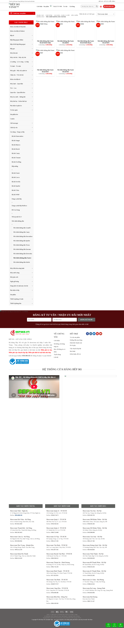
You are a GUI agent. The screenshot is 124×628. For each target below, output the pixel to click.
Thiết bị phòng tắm (15, 303)
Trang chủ (40, 15)
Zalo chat (114, 626)
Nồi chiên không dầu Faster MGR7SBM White (45, 42)
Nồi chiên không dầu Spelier (21, 241)
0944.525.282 (91, 575)
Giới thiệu (39, 6)
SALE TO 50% (57, 6)
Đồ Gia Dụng (16, 210)
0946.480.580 (54, 592)
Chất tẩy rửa (13, 127)
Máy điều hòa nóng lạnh (17, 268)
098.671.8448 (54, 532)
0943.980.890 (91, 532)
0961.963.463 (18, 532)
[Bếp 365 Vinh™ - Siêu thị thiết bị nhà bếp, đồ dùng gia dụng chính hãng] (21, 6)
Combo (12, 119)
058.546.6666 (91, 549)
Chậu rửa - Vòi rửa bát (16, 75)
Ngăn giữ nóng (14, 281)
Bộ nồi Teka (15, 190)
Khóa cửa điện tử (15, 79)
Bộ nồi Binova (16, 145)
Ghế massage (14, 123)
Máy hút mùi (14, 53)
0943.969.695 (91, 558)
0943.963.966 (91, 592)
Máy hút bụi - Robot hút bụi (18, 101)
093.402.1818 (18, 524)
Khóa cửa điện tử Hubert (17, 31)
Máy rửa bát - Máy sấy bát (18, 57)
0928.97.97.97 (55, 584)
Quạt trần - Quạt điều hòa (17, 92)
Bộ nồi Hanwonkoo (17, 136)
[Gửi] (96, 6)
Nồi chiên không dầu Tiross (21, 245)
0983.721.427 (91, 601)
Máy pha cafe (14, 277)
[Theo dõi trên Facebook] (87, 333)
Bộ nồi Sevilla (16, 181)
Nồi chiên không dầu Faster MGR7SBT (45, 71)
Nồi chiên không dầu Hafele (21, 262)
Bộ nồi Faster (16, 173)
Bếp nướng (15, 166)
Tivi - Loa (13, 88)
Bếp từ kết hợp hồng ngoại (17, 44)
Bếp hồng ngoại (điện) (16, 40)
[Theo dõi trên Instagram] (90, 333)
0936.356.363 (54, 524)
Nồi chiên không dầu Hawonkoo (22, 236)
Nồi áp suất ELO (17, 217)
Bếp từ (12, 35)
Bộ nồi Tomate (16, 157)
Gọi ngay (108, 626)
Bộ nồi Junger (16, 140)
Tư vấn (65, 6)
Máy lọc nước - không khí (17, 97)
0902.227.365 (54, 541)
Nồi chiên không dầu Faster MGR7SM (65, 71)
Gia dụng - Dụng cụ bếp (62, 15)
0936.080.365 (26, 356)
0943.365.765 (91, 515)
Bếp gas (12, 48)
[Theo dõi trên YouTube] (100, 333)
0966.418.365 (54, 603)
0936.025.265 (91, 567)
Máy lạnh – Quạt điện (16, 83)
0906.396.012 (54, 558)
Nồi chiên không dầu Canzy (21, 232)
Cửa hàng (120, 626)
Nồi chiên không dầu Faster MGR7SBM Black (85, 42)
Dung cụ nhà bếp (17, 199)
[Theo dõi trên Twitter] (94, 333)
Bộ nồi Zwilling (16, 162)
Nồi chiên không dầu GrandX (22, 228)
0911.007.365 (54, 549)
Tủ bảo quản (14, 110)
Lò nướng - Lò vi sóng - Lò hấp (19, 62)
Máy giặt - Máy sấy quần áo (18, 70)
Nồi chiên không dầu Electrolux (22, 253)
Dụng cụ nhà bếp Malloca (19, 205)
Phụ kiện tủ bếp (14, 290)
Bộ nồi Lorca (15, 177)
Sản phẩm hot (14, 114)
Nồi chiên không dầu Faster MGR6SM (65, 42)
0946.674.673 (54, 515)
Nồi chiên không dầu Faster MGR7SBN (106, 42)
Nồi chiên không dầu (18, 221)
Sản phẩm (46, 6)
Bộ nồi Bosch (16, 149)
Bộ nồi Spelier (16, 186)
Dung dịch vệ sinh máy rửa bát (19, 286)
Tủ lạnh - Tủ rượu (15, 66)
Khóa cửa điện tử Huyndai (18, 26)
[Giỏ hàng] (101, 6)
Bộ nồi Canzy (16, 153)
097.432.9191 (54, 575)
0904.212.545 (18, 549)
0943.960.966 (18, 541)
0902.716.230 (54, 567)
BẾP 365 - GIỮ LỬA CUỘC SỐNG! (107, 1)
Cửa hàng (72, 6)
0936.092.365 (91, 524)
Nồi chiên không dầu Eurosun (22, 249)
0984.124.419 (18, 558)
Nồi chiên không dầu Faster (22, 258)
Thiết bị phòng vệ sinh (16, 299)
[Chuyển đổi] (32, 35)
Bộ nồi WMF (15, 194)
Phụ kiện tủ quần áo (16, 105)
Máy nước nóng (14, 272)
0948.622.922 (91, 584)
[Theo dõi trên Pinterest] (97, 333)
